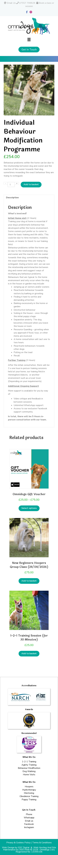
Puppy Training (29, 799)
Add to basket (31, 184)
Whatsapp (29, 817)
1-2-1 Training (29, 761)
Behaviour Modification (29, 768)
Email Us (11, 3)
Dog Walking (29, 771)
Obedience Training (29, 796)
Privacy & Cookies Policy (18, 842)
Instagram (29, 827)
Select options (29, 508)
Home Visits (29, 774)
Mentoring (29, 793)
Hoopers (29, 786)
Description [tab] (12, 197)
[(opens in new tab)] (29, 744)
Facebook (29, 824)
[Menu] (29, 39)
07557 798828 (27, 3)
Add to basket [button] (29, 580)
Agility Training (29, 764)
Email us (29, 820)
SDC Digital (24, 847)
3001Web (24, 849)
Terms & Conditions (42, 842)
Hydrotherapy (29, 789)
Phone (29, 814)
